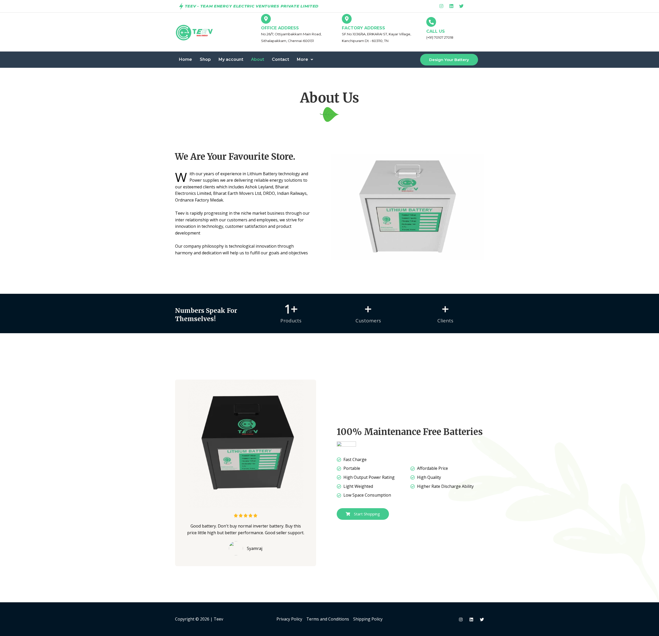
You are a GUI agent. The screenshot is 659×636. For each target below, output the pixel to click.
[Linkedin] (471, 619)
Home (185, 59)
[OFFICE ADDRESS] (266, 19)
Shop (205, 59)
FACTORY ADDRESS (363, 28)
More (302, 59)
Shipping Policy (368, 619)
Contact (280, 59)
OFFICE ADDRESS (280, 28)
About (257, 59)
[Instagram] (461, 619)
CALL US (435, 31)
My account (231, 59)
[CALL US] (431, 22)
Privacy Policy (289, 619)
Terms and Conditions (327, 619)
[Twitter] (482, 619)
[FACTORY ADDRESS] (347, 19)
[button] (305, 59)
